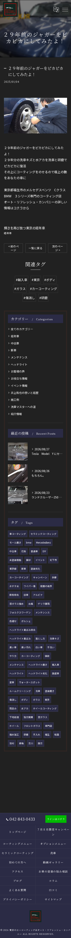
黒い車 (13, 647)
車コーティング (17, 533)
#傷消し (29, 297)
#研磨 (43, 297)
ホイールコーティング (45, 708)
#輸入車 (21, 279)
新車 (13, 350)
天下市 (53, 560)
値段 (47, 656)
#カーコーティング (43, 288)
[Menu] (64, 9)
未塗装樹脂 (15, 560)
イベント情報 (19, 386)
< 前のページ (13, 248)
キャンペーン (40, 577)
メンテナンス (19, 357)
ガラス (36, 699)
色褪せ (13, 621)
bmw (28, 542)
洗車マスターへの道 (23, 407)
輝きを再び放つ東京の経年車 (24, 227)
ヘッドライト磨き (37, 664)
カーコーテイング (18, 577)
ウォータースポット (29, 682)
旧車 (26, 594)
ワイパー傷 (30, 586)
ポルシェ (26, 621)
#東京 (36, 279)
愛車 (11, 682)
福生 (47, 734)
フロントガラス (32, 725)
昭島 (56, 734)
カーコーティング (30, 656)
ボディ (24, 699)
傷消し (13, 699)
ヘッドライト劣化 (37, 673)
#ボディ (49, 279)
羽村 (11, 743)
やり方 (13, 656)
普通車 (34, 551)
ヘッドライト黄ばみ (20, 638)
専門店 (48, 725)
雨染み (13, 708)
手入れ (36, 734)
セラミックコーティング (43, 533)
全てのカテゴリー (22, 329)
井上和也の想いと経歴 (24, 393)
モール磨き (15, 542)
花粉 (23, 551)
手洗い (50, 647)
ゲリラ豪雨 (44, 603)
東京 (47, 699)
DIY (44, 551)
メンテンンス (43, 612)
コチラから (21, 207)
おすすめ (14, 586)
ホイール (14, 725)
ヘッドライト (19, 364)
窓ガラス (42, 717)
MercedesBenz (43, 542)
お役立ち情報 (19, 378)
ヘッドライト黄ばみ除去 (22, 629)
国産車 (55, 673)
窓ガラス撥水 (16, 603)
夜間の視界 (46, 586)
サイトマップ (53, 899)
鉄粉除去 (14, 594)
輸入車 (55, 664)
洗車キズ (54, 638)
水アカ (24, 708)
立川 (30, 743)
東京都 (13, 568)
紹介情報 (16, 414)
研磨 (26, 734)
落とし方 (40, 638)
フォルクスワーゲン (20, 612)
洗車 (38, 691)
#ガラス (20, 288)
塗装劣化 (35, 568)
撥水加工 (14, 734)
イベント (40, 560)
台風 (30, 603)
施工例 (15, 400)
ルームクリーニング (20, 691)
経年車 (8, 233)
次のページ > (57, 248)
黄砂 (28, 560)
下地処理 (14, 717)
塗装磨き (49, 691)
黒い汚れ (26, 647)
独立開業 (28, 717)
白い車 (39, 647)
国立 (40, 743)
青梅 (21, 743)
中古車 (15, 343)
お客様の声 (18, 371)
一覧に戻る (35, 248)
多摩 (54, 577)
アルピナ (38, 594)
